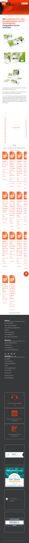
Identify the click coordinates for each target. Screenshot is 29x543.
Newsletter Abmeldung (9, 378)
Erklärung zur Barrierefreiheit (10, 363)
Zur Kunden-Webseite (16, 127)
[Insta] (6, 354)
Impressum (7, 359)
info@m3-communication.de (12, 336)
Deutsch (24, 3)
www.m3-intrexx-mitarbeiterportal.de (11, 349)
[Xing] (15, 354)
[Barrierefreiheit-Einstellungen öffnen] (26, 274)
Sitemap (6, 365)
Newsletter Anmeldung (9, 375)
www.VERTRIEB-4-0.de (9, 347)
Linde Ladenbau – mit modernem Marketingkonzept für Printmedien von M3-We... (5, 128)
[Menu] (9, 3)
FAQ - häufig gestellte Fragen (10, 368)
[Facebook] (9, 354)
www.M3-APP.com (8, 345)
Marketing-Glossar (8, 370)
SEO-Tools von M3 (8, 373)
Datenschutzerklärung (9, 361)
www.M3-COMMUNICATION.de (11, 343)
